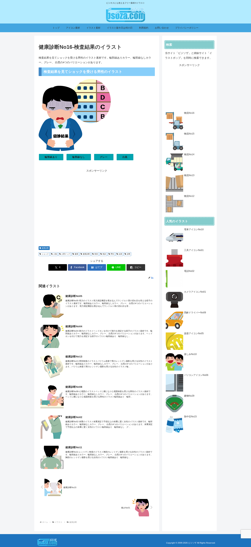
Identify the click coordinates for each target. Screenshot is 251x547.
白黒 (125, 157)
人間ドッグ (65, 254)
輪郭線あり (51, 157)
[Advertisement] (97, 208)
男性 (112, 254)
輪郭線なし (78, 157)
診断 (128, 254)
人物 (55, 254)
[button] (136, 267)
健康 (76, 254)
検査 (96, 254)
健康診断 (45, 248)
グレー (104, 157)
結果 (120, 254)
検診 (104, 254)
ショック (45, 254)
